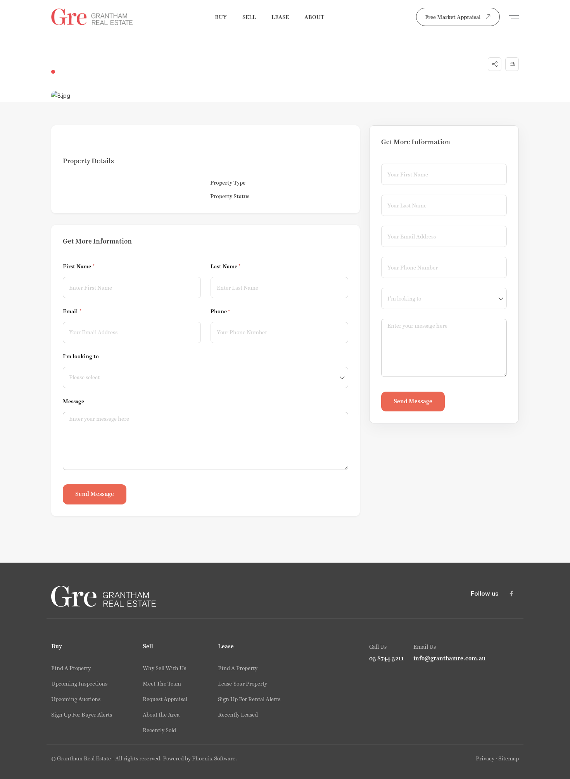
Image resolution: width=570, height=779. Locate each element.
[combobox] (205, 377)
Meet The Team (162, 684)
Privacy (485, 758)
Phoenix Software (213, 758)
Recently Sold (159, 730)
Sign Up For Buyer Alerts (81, 715)
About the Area (161, 715)
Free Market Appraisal (453, 17)
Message (73, 401)
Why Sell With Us (164, 668)
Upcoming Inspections (79, 684)
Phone (232, 311)
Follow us (485, 593)
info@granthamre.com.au (449, 658)
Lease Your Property (242, 684)
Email (83, 311)
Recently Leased (238, 715)
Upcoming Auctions (75, 699)
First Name (90, 266)
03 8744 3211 (386, 658)
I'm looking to (81, 356)
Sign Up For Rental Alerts (249, 699)
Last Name (237, 266)
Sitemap (508, 758)
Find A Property (71, 668)
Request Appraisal (165, 699)
